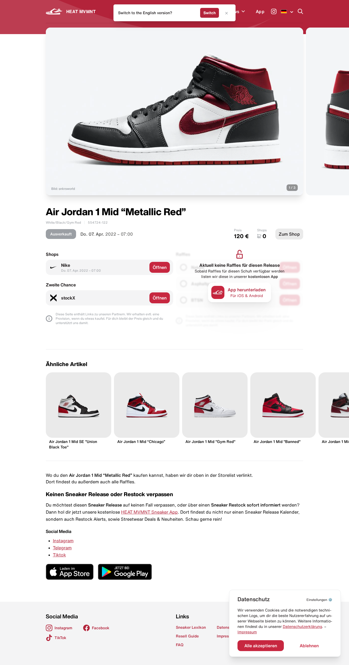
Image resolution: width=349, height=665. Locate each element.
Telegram (62, 548)
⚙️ (319, 599)
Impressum (247, 632)
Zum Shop (289, 234)
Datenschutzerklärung (302, 626)
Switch (209, 13)
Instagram (63, 540)
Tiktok (59, 555)
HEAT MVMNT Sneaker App (149, 512)
